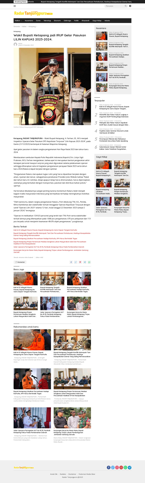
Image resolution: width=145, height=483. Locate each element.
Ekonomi (57, 21)
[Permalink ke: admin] (15, 44)
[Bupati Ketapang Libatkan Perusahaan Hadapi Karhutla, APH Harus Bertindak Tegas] (79, 278)
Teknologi (47, 21)
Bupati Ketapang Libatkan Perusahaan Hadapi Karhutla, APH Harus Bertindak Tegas (45, 239)
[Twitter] (113, 468)
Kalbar (17, 21)
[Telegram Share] (84, 262)
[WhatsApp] (125, 468)
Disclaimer (72, 474)
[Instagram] (117, 468)
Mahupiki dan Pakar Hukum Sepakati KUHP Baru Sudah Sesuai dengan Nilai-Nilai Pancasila (114, 124)
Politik (76, 21)
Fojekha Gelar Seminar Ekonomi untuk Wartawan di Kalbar (113, 132)
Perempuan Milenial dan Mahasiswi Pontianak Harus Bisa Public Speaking (113, 140)
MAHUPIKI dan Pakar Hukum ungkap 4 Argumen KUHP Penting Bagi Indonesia (113, 116)
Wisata (107, 21)
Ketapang (17, 31)
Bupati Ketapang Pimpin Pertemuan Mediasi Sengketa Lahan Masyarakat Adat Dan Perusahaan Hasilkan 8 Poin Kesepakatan (50, 243)
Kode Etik (53, 474)
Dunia (38, 21)
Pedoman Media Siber (87, 474)
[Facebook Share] (71, 262)
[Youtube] (121, 468)
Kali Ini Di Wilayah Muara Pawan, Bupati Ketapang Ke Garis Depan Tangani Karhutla (45, 230)
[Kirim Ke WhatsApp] (89, 262)
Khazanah (85, 21)
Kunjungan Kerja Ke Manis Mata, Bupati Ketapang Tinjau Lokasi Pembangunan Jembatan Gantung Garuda (51, 251)
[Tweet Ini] (75, 262)
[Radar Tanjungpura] (33, 13)
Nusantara (29, 21)
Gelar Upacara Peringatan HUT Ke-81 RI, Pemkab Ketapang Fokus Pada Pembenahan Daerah (49, 247)
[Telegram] (129, 467)
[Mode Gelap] (130, 6)
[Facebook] (108, 468)
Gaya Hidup (97, 21)
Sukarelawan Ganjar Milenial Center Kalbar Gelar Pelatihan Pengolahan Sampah (112, 148)
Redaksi (63, 474)
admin (20, 43)
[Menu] (15, 6)
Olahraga (67, 21)
